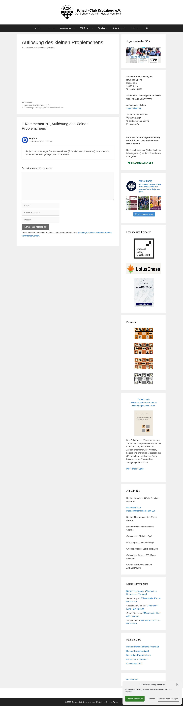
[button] (178, 684)
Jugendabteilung (133, 108)
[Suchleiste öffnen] (147, 28)
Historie (135, 28)
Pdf (127, 469)
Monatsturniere (66, 28)
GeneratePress (111, 702)
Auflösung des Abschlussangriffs (37, 105)
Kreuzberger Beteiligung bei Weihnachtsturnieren (44, 108)
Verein (37, 28)
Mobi (134, 469)
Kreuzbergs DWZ (134, 664)
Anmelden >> (132, 679)
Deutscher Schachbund (137, 659)
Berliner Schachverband (137, 651)
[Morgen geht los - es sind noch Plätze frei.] (131, 203)
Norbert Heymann (134, 591)
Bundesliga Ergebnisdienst (138, 655)
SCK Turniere (85, 28)
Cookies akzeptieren (134, 699)
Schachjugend (118, 28)
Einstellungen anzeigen (168, 699)
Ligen (50, 28)
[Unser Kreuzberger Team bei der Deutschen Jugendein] (143, 203)
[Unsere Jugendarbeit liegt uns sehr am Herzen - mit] (155, 203)
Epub (141, 469)
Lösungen (28, 102)
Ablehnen (151, 699)
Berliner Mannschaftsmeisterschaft (142, 647)
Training (101, 28)
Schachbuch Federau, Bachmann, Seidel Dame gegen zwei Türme (144, 402)
